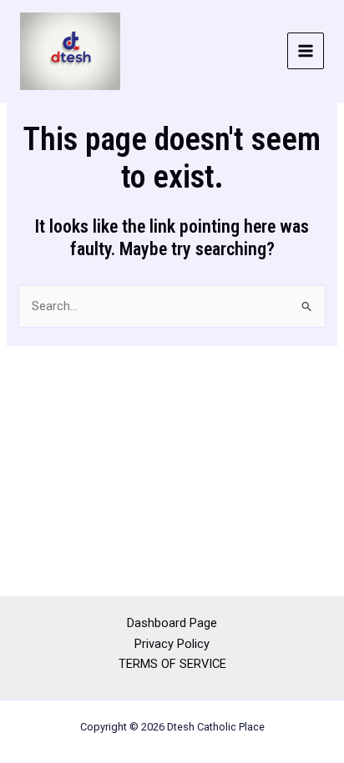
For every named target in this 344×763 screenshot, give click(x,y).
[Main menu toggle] (305, 51)
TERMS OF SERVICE (172, 663)
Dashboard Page (172, 622)
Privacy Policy (172, 643)
